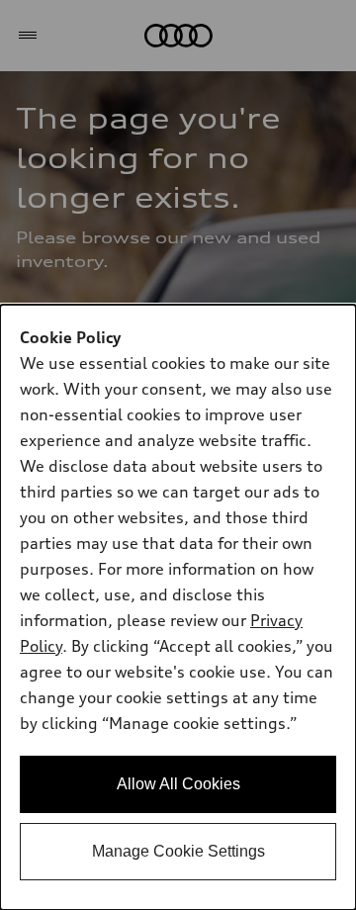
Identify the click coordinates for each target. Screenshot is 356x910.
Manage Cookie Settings (178, 851)
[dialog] (178, 607)
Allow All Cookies (178, 783)
